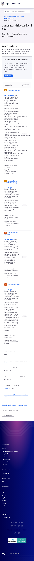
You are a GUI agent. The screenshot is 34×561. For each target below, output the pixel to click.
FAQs (3, 481)
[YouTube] (15, 526)
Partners (4, 448)
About (3, 490)
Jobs (3, 492)
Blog (3, 476)
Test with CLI (5, 461)
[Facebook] (19, 526)
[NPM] (19, 534)
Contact (4, 495)
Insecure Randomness (14, 284)
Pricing (3, 456)
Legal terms (5, 498)
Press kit (4, 503)
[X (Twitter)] (12, 526)
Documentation (6, 478)
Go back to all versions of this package (14, 405)
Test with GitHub (6, 459)
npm (22, 16)
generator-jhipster (9, 18)
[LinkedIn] (22, 526)
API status (4, 464)
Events (3, 506)
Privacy (4, 500)
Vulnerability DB (6, 473)
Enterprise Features (7, 454)
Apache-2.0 (7, 388)
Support (4, 514)
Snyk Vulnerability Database (11, 16)
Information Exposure (14, 90)
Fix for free (8, 75)
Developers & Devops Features (10, 451)
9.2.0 (5, 362)
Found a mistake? (8, 415)
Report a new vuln (6, 517)
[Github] (15, 534)
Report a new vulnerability (10, 410)
